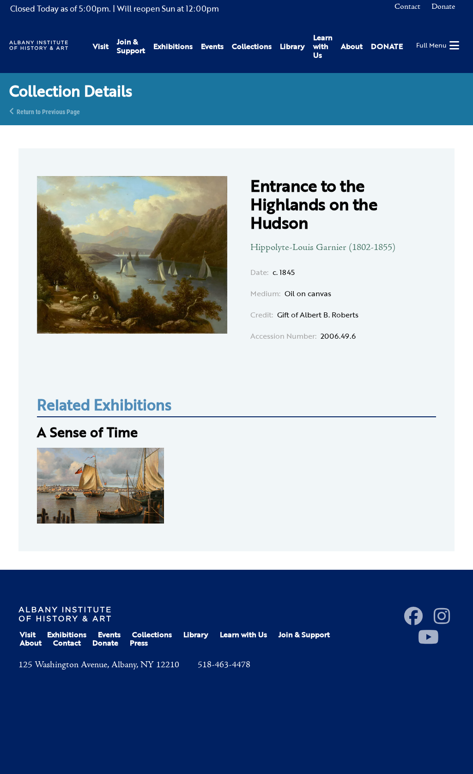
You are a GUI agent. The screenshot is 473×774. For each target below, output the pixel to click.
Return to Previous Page (48, 111)
